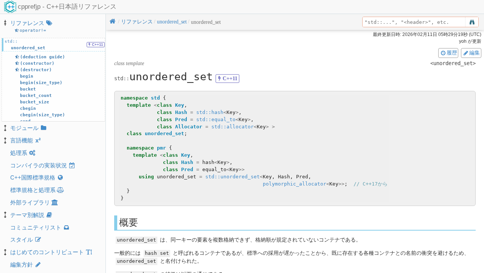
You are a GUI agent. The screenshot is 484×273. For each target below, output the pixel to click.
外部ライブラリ (30, 202)
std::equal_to (216, 119)
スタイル (21, 239)
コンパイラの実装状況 (38, 165)
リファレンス (27, 23)
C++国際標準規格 (32, 177)
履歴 (452, 53)
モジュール (24, 128)
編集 (474, 53)
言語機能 (21, 140)
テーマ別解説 (27, 215)
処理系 (18, 153)
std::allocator (232, 126)
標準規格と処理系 (33, 190)
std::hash (209, 112)
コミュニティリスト (35, 227)
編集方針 (21, 264)
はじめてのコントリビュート (47, 252)
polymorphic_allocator (294, 184)
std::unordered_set (232, 176)
